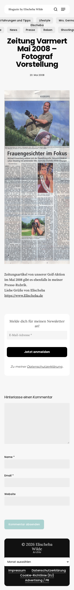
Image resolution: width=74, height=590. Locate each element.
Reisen (47, 30)
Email (9, 475)
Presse (30, 30)
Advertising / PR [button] (37, 580)
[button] (63, 9)
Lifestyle (44, 20)
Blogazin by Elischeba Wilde (26, 9)
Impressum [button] (17, 570)
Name (9, 457)
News (13, 30)
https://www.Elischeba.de (23, 295)
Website (10, 494)
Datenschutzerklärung (44, 366)
